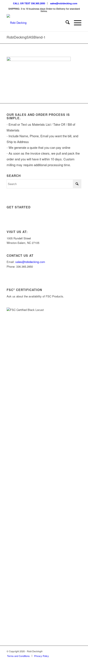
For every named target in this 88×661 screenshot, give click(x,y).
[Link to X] (65, 651)
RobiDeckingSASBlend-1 (26, 37)
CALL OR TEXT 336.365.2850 (29, 3)
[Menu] (75, 22)
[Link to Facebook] (72, 651)
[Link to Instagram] (59, 651)
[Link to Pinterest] (78, 651)
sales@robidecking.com (63, 3)
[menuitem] (29, 3)
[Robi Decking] (36, 22)
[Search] (65, 22)
